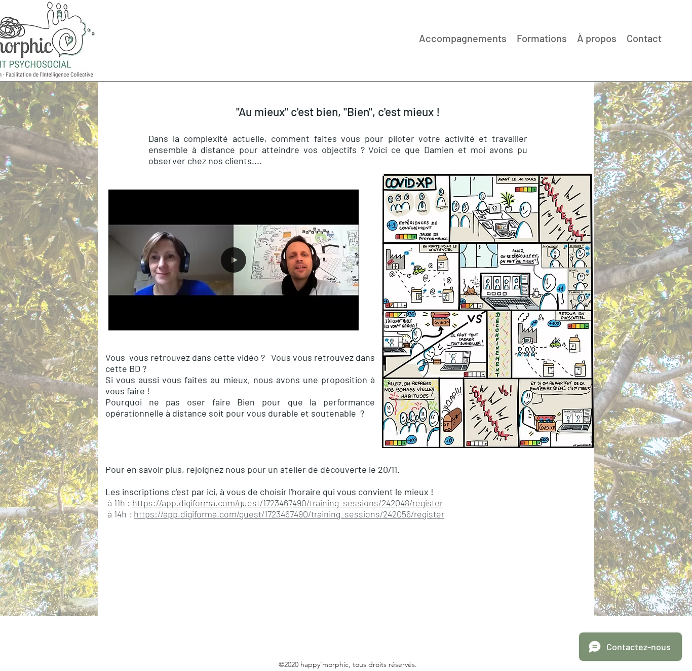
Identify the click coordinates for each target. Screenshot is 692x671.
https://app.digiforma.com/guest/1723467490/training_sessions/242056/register (289, 513)
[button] (346, 319)
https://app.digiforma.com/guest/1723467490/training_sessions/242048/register (287, 502)
